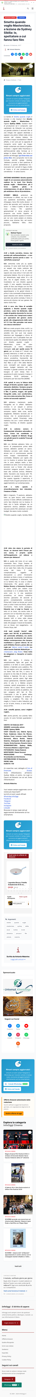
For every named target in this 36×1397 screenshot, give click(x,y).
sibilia (27, 926)
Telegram (7, 801)
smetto (9, 922)
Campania (22, 17)
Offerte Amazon (7, 1339)
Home (4, 1335)
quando (16, 922)
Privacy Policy (6, 1356)
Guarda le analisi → (18, 244)
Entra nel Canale (19, 110)
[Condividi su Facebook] (12, 54)
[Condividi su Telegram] (27, 54)
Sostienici (5, 1349)
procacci (19, 933)
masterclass (10, 926)
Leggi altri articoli (17, 959)
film (26, 933)
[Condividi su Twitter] (16, 54)
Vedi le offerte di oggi (14, 1113)
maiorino (17, 937)
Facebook (7, 799)
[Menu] (32, 8)
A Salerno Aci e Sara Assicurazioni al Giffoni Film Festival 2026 (17, 1188)
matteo (15, 930)
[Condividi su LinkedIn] (19, 54)
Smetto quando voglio (22, 117)
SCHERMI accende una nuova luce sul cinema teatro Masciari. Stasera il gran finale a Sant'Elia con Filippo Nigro (18, 1221)
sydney (19, 926)
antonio (9, 937)
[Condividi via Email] (30, 54)
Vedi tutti (18, 1266)
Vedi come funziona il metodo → (15, 1291)
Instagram (7, 805)
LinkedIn (7, 808)
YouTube (7, 803)
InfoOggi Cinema (10, 17)
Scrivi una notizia (7, 1346)
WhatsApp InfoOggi (11, 796)
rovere (23, 930)
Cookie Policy (6, 1360)
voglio (24, 922)
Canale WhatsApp (17, 1084)
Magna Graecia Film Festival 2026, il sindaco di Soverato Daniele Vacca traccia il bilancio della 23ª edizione (17, 1155)
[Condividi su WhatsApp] (23, 54)
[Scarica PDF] (21, 57)
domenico (10, 933)
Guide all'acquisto (8, 1342)
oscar (8, 930)
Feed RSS (5, 1353)
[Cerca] (28, 8)
